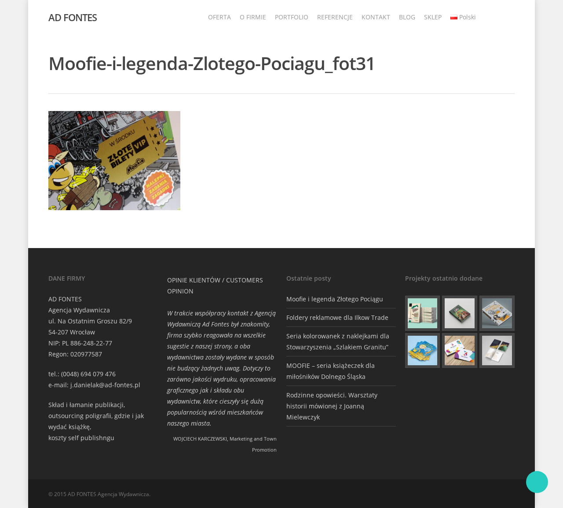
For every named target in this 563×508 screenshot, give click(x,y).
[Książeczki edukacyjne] (422, 350)
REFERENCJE (335, 17)
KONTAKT (376, 17)
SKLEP (433, 17)
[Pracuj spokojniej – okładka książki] (422, 313)
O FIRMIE (253, 17)
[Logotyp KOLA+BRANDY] (459, 350)
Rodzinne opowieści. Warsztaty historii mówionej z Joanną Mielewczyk (331, 406)
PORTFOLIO (291, 17)
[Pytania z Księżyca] (497, 313)
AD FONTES (72, 17)
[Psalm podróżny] (497, 350)
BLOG (407, 17)
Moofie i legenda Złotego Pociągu (334, 299)
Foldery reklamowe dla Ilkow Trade (337, 317)
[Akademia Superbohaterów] (459, 313)
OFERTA (219, 17)
